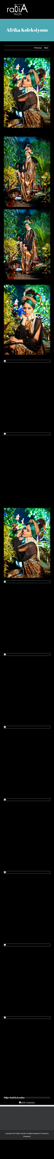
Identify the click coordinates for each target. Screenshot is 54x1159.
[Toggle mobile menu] (49, 4)
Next (46, 48)
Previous (38, 48)
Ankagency (27, 1136)
